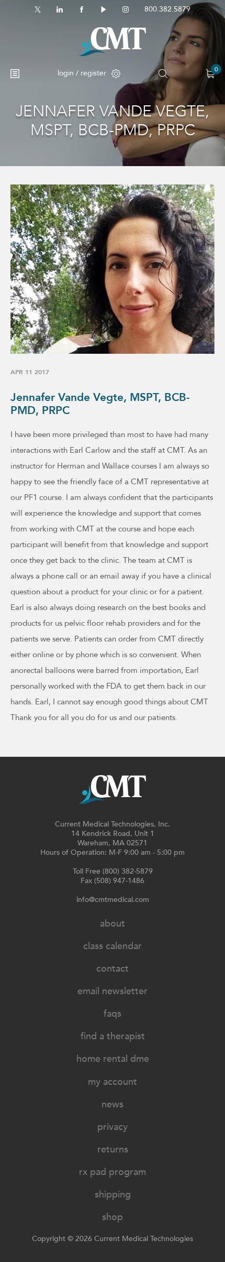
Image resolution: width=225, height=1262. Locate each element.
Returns (112, 1149)
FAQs (112, 1013)
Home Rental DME (112, 1058)
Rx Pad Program (112, 1172)
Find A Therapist (113, 1036)
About (112, 923)
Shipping (113, 1194)
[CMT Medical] (112, 41)
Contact (112, 968)
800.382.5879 (167, 9)
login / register (82, 73)
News (112, 1104)
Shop (112, 1217)
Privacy (112, 1127)
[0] (210, 73)
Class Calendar (112, 946)
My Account (112, 1082)
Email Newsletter (112, 991)
